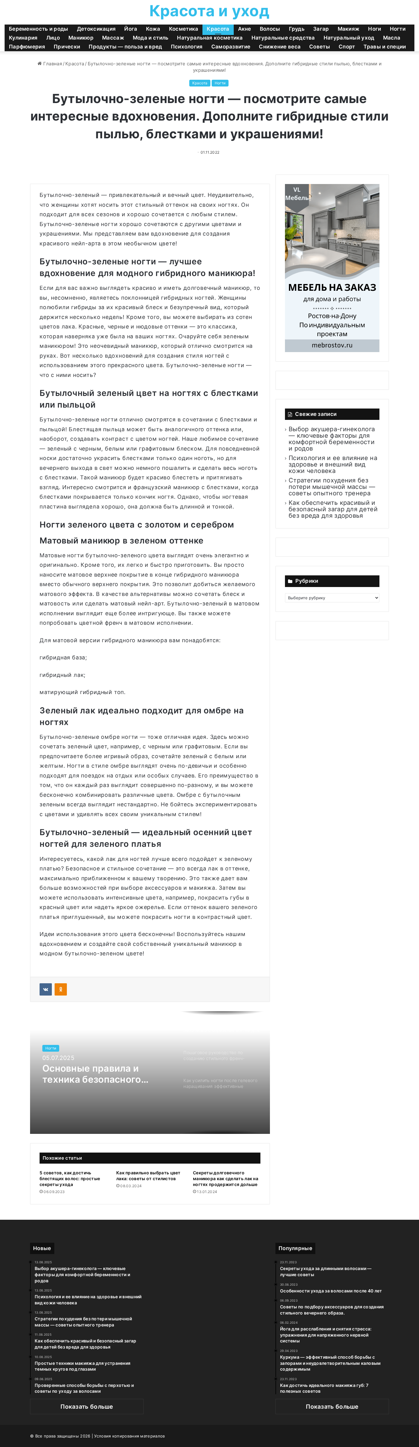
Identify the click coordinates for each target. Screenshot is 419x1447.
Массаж (113, 38)
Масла (392, 38)
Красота (218, 29)
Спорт (347, 47)
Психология (187, 47)
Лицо (53, 38)
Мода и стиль (151, 38)
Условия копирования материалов (129, 1436)
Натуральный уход (349, 38)
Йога (130, 29)
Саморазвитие (231, 47)
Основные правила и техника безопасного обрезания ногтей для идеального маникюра (94, 1074)
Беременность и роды (38, 29)
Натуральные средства (283, 38)
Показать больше (86, 1406)
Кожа (153, 29)
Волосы (270, 29)
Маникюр (81, 38)
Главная (52, 64)
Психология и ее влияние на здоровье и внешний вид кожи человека (333, 464)
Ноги (374, 29)
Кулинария (23, 38)
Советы (319, 47)
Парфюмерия (27, 47)
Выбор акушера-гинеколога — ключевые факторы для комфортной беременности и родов (332, 438)
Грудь (297, 29)
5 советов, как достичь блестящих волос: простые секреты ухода (70, 1178)
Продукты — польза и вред (125, 47)
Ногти (398, 29)
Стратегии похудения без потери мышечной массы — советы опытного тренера (332, 487)
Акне (244, 29)
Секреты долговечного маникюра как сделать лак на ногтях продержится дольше (225, 1178)
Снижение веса (280, 47)
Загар (321, 29)
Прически (67, 47)
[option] (150, 1072)
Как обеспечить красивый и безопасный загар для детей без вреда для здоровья (333, 509)
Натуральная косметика (210, 38)
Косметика (183, 29)
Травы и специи (384, 47)
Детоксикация (96, 29)
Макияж (349, 29)
